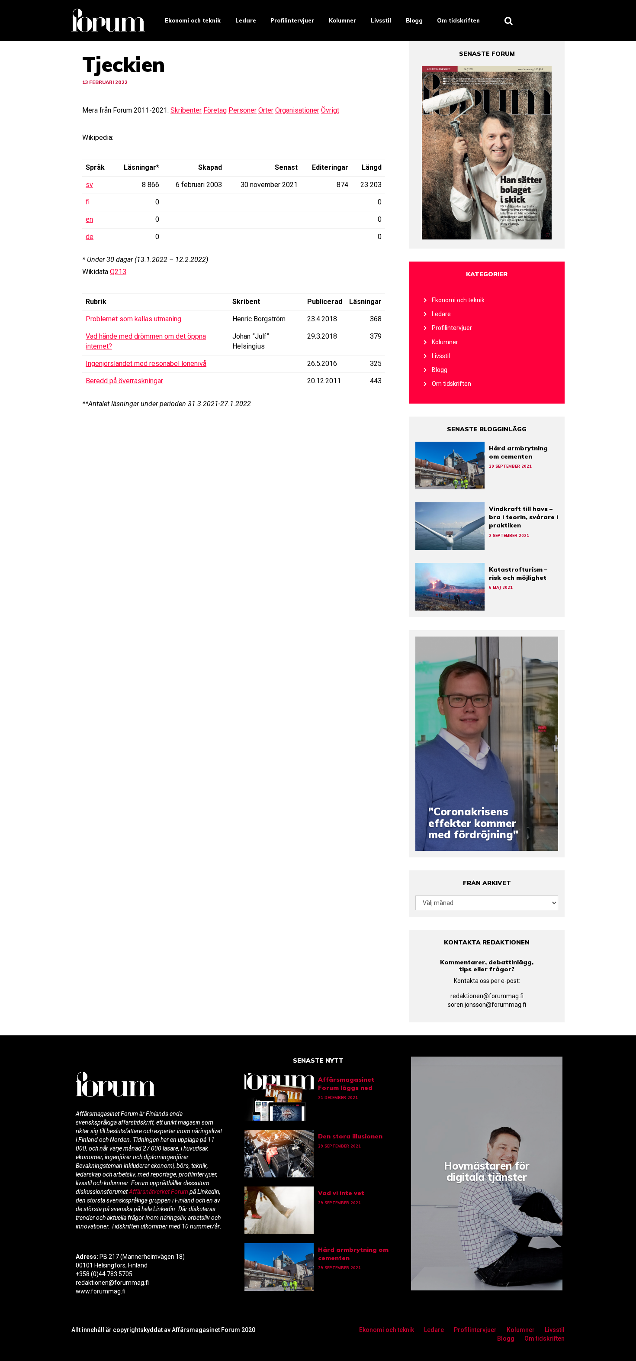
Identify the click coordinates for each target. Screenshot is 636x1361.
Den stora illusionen (350, 1136)
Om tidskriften (458, 20)
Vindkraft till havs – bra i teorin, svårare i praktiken (523, 517)
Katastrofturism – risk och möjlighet (518, 574)
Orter (265, 110)
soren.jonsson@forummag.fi (487, 1004)
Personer (242, 110)
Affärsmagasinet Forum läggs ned (346, 1084)
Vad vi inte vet (341, 1193)
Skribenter (186, 110)
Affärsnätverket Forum (159, 1191)
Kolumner (342, 20)
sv (89, 185)
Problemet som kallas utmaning (133, 319)
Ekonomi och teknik (193, 20)
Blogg (414, 20)
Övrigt (330, 110)
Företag (215, 110)
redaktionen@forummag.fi (487, 995)
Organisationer (297, 110)
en (89, 219)
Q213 (118, 272)
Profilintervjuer (292, 20)
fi (88, 202)
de (89, 237)
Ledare (245, 20)
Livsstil (381, 20)
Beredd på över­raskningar (124, 381)
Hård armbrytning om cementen (518, 452)
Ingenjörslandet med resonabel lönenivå (146, 363)
